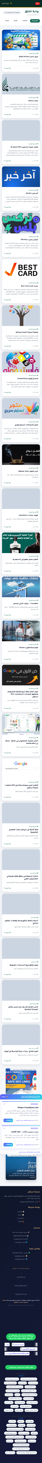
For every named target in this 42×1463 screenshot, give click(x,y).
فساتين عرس (8, 1402)
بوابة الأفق (34, 1433)
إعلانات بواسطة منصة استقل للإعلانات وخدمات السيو (24, 1069)
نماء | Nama (33, 101)
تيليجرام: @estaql (20, 1259)
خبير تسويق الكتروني (10, 1433)
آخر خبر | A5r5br (32, 193)
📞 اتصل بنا (21, 1218)
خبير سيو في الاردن (20, 1441)
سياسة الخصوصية (29, 1305)
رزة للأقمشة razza (26, 1406)
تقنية (15, 20)
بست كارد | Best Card (29, 286)
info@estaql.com (20, 1256)
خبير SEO (20, 1421)
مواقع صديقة (30, 1421)
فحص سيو (9, 1441)
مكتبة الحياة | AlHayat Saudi (27, 332)
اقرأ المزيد (8, 68)
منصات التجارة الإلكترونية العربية (14, 1437)
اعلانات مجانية (31, 1425)
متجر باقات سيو (10, 1453)
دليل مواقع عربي (11, 1425)
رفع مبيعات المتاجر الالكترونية (14, 1387)
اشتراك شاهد (22, 1383)
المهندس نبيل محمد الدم (13, 1391)
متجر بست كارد (33, 1383)
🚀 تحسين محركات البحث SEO (21, 1232)
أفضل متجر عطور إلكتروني (29, 1395)
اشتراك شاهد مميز (32, 1402)
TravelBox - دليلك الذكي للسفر (25, 604)
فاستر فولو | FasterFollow (27, 379)
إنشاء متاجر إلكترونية (21, 1294)
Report (4, 1097)
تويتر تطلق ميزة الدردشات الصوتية (24, 965)
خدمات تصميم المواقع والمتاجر (21, 1449)
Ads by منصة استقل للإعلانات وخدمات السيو (29, 1152)
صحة (7, 20)
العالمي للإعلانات (30, 1429)
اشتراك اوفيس (8, 1410)
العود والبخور (9, 1395)
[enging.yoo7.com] (21, 1081)
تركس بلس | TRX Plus (29, 240)
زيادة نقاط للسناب (30, 1387)
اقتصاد (24, 20)
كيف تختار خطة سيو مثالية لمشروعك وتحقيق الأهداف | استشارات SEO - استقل (22, 694)
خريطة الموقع (11, 1305)
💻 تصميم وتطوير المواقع (21, 1236)
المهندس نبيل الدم (23, 1433)
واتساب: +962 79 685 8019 (20, 1253)
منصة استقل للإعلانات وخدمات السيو (25, 1120)
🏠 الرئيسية (21, 1212)
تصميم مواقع (32, 1441)
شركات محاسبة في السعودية (28, 1379)
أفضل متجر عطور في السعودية (25, 559)
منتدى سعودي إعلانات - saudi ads (25, 1131)
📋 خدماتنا (21, 1215)
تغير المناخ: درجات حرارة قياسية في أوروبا (21, 1051)
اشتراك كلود (14, 1406)
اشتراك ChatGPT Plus (15, 1398)
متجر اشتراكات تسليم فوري (26, 425)
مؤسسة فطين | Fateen (28, 648)
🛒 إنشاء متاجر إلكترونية (21, 1239)
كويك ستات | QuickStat (28, 515)
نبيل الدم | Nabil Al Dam (28, 57)
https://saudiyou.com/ (28, 1107)
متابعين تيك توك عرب (10, 1383)
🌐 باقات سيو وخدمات (21, 1242)
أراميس (17, 1395)
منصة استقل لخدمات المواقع (21, 1268)
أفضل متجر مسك (28, 1398)
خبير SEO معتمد (21, 1277)
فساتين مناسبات (20, 1402)
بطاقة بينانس (19, 1410)
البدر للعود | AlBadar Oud (28, 471)
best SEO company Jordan (21, 1445)
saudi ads (21, 1425)
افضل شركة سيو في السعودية (15, 1429)
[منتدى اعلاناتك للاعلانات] (21, 1167)
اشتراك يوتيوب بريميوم (31, 1410)
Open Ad (8, 1120)
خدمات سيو (12, 1421)
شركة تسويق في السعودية (28, 1391)
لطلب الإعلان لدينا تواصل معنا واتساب (21, 1367)
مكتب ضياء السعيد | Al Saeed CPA (24, 147)
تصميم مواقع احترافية (21, 1285)
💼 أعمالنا (21, 1221)
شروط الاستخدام (19, 1305)
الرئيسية (35, 20)
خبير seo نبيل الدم (31, 1437)
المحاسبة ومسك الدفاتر (12, 1379)
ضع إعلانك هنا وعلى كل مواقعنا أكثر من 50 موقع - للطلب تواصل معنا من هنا (20, 1337)
